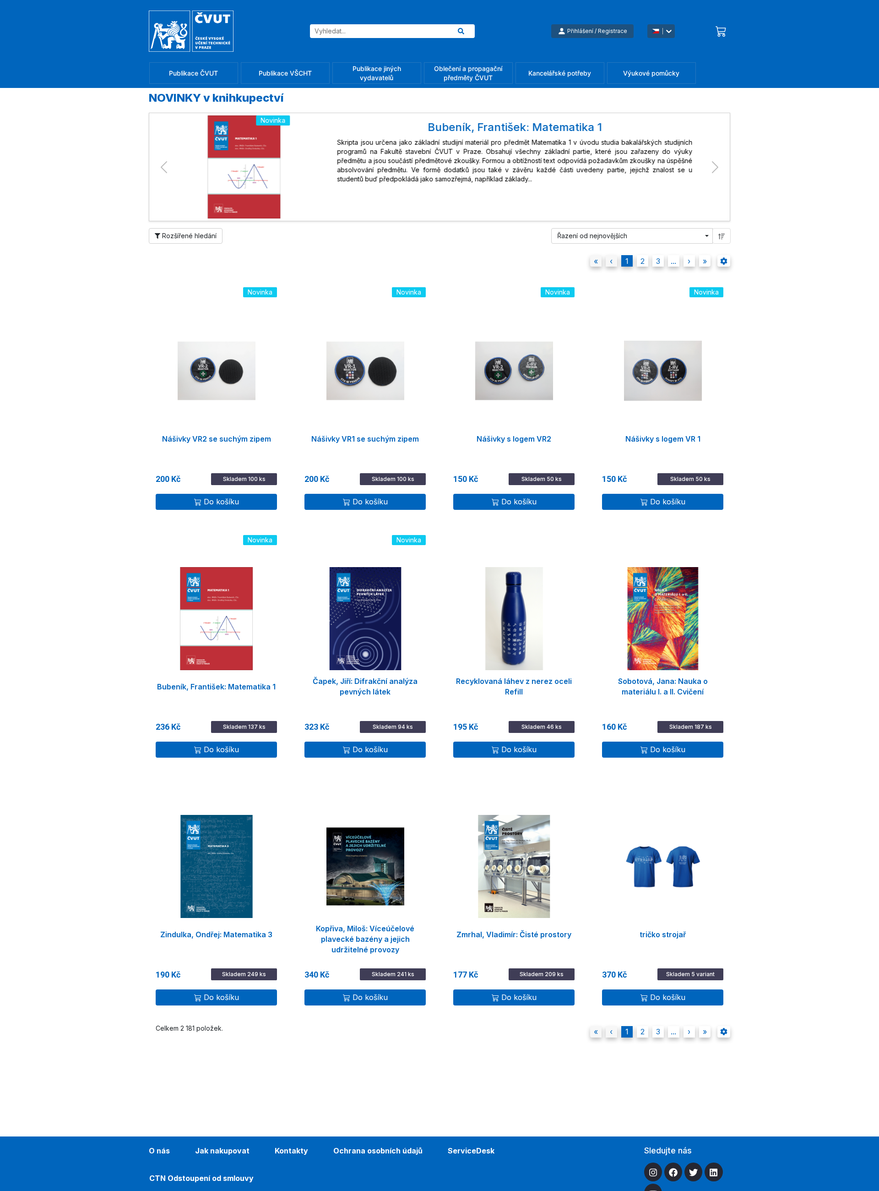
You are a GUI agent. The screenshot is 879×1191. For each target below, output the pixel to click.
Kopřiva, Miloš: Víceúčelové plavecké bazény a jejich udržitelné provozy (365, 935)
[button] (163, 167)
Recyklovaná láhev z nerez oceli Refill (514, 686)
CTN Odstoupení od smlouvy (201, 1178)
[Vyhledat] (461, 31)
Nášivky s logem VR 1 (662, 438)
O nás (159, 1150)
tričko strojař (663, 934)
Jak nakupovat (222, 1150)
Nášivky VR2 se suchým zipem (216, 438)
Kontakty (291, 1150)
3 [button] (658, 261)
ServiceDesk (471, 1150)
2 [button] (642, 261)
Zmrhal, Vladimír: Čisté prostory (513, 934)
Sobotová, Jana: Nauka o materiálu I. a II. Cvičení (663, 686)
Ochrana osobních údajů (378, 1150)
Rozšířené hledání (188, 236)
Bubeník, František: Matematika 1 (216, 686)
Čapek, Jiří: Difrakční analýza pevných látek (365, 686)
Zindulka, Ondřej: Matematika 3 (216, 934)
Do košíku (221, 501)
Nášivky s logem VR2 (514, 438)
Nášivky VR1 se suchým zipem (365, 438)
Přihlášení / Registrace (597, 30)
